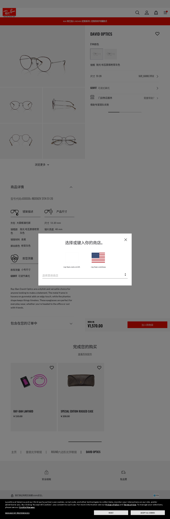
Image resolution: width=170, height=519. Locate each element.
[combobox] (85, 274)
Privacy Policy (112, 504)
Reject (111, 513)
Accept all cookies (148, 513)
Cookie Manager (27, 507)
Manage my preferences (17, 513)
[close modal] (126, 240)
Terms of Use (130, 504)
